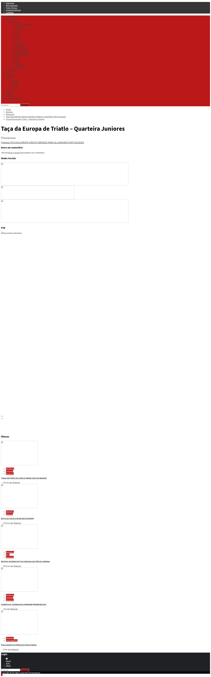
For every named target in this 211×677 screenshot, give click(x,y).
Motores (9, 514)
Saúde (8, 72)
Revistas (9, 93)
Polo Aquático (12, 640)
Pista (18, 32)
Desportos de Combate (20, 49)
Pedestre (19, 65)
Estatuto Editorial (13, 10)
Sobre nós (10, 3)
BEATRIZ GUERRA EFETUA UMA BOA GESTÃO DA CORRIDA (25, 561)
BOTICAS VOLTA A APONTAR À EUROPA (17, 518)
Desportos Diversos (19, 67)
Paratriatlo (20, 29)
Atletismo (15, 22)
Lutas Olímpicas (22, 55)
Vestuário (15, 88)
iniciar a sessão (13, 152)
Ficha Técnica (11, 8)
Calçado (14, 80)
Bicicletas (15, 37)
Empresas (10, 95)
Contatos (10, 12)
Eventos (9, 90)
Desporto (10, 473)
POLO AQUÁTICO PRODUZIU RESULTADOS (19, 645)
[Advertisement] (74, 426)
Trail (18, 34)
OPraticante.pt (12, 16)
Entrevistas (11, 75)
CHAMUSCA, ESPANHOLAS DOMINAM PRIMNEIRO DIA (23, 604)
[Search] (1, 102)
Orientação (15, 60)
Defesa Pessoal (22, 52)
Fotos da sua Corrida (14, 98)
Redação (16, 482)
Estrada (19, 27)
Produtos (10, 77)
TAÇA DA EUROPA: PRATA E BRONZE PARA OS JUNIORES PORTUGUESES (42, 142)
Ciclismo (19, 42)
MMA (18, 57)
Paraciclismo (21, 47)
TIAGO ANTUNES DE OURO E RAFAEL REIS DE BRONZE (24, 478)
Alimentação (11, 70)
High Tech (15, 85)
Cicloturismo (21, 44)
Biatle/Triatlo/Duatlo (25, 24)
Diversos (14, 83)
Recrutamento (12, 5)
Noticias (9, 19)
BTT (17, 39)
